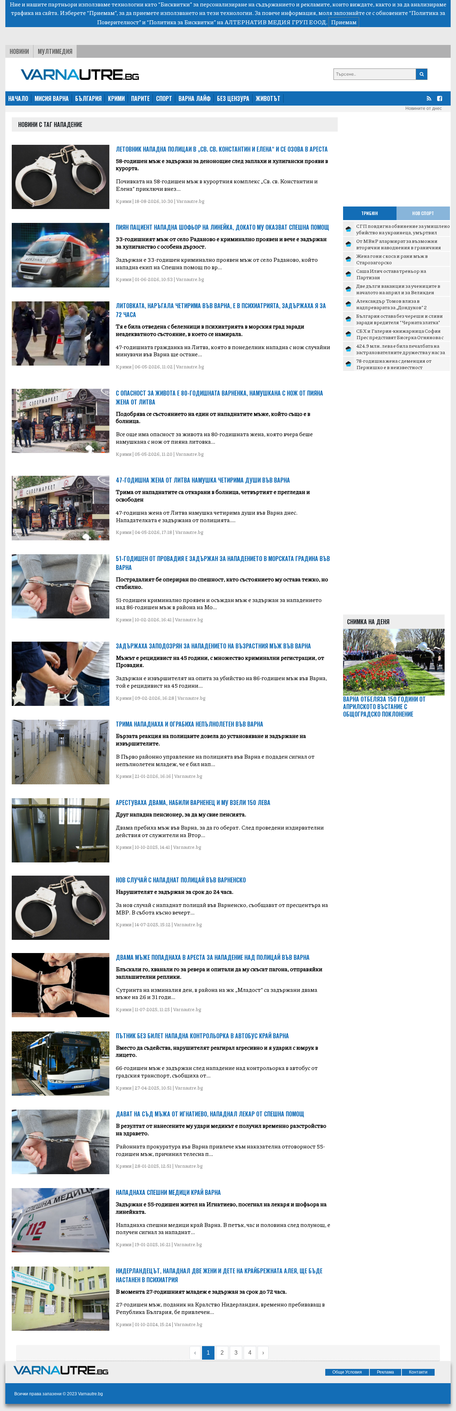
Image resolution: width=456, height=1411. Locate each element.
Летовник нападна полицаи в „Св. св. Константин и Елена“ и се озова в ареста (222, 149)
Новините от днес (423, 108)
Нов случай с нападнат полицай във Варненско (181, 880)
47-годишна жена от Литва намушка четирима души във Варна (203, 480)
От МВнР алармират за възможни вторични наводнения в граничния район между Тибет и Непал (398, 247)
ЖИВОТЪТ (268, 98)
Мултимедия (55, 51)
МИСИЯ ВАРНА (52, 98)
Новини (19, 51)
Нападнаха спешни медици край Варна (168, 1192)
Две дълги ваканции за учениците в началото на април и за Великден (398, 289)
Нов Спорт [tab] (423, 213)
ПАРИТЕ (140, 98)
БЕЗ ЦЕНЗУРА (233, 98)
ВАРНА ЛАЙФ (194, 98)
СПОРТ (164, 98)
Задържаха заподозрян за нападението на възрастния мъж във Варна (213, 646)
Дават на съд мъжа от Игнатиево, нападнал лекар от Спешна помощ (210, 1114)
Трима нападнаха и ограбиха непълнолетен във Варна (189, 724)
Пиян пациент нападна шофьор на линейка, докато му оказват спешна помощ (222, 227)
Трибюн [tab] (369, 213)
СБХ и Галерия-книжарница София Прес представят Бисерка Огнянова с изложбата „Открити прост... (400, 337)
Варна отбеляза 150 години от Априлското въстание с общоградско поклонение (384, 707)
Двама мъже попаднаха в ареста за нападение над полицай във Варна (213, 957)
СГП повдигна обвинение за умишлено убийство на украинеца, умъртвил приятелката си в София (403, 232)
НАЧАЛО (18, 98)
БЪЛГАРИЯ (88, 98)
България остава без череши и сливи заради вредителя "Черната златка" (399, 319)
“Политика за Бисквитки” (181, 22)
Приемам (344, 22)
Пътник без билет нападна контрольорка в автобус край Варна (202, 1035)
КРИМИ (116, 98)
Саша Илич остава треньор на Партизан (391, 274)
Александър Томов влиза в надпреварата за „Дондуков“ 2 (391, 304)
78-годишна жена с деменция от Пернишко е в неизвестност (393, 364)
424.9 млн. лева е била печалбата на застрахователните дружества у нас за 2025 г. (400, 352)
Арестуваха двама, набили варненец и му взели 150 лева (193, 802)
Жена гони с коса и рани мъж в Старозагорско (392, 259)
